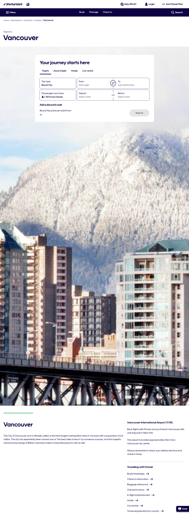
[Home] (13, 4)
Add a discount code (51, 104)
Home (6, 20)
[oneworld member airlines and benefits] (28, 4)
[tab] (45, 71)
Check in (107, 12)
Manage (93, 12)
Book (82, 12)
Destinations (16, 20)
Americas (28, 20)
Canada (37, 20)
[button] (113, 83)
